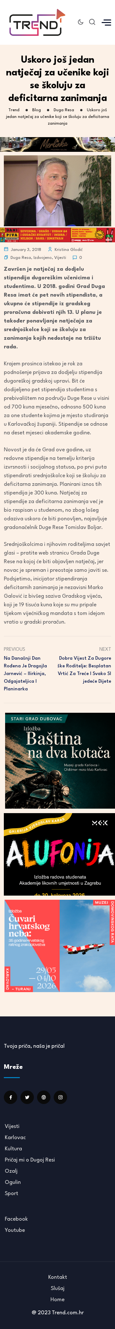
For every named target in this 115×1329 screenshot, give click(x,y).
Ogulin (13, 1182)
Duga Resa (21, 258)
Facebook (16, 1219)
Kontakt (57, 1277)
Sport (11, 1193)
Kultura (13, 1149)
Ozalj (11, 1171)
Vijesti (60, 258)
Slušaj (58, 1288)
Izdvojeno (43, 258)
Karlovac (15, 1137)
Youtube (15, 1230)
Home (57, 1299)
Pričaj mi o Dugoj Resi (30, 1160)
